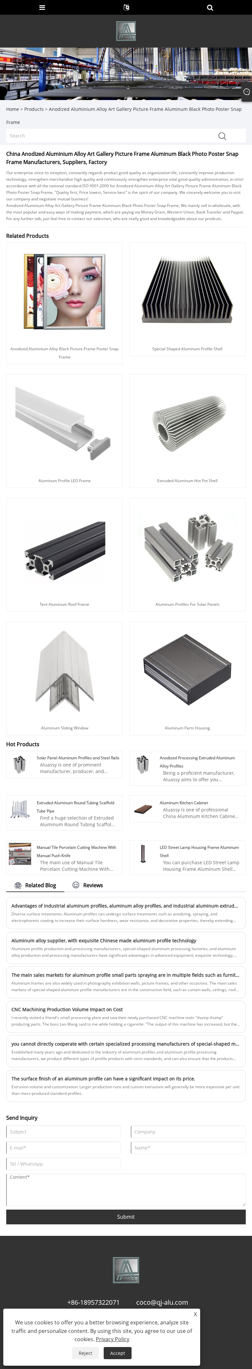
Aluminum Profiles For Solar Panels (188, 604)
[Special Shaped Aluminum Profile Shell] (187, 291)
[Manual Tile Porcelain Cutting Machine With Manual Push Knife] (20, 853)
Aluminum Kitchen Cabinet (184, 803)
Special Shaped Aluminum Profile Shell (187, 349)
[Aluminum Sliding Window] (64, 670)
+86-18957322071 (93, 1302)
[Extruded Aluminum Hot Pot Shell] (187, 423)
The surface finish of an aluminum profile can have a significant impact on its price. (103, 1078)
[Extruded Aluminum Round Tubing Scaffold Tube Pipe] (20, 809)
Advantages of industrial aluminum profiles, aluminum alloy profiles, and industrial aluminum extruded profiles (126, 906)
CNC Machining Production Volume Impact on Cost (67, 1009)
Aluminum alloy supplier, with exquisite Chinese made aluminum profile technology (103, 940)
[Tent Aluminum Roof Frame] (64, 547)
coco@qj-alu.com (162, 1302)
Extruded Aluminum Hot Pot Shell (187, 480)
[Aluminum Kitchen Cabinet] (143, 809)
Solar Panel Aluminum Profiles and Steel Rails (78, 758)
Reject (85, 1353)
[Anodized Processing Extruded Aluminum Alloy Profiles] (143, 764)
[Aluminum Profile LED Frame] (64, 423)
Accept (117, 1353)
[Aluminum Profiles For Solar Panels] (187, 547)
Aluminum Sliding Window (64, 728)
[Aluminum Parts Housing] (187, 670)
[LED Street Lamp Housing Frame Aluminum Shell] (143, 853)
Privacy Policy (112, 1339)
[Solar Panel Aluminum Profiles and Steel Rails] (20, 764)
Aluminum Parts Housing (187, 728)
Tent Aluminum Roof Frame (64, 604)
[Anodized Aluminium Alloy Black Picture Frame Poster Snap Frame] (64, 291)
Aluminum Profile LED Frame (64, 480)
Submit (126, 1216)
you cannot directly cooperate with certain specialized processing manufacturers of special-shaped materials (126, 1044)
